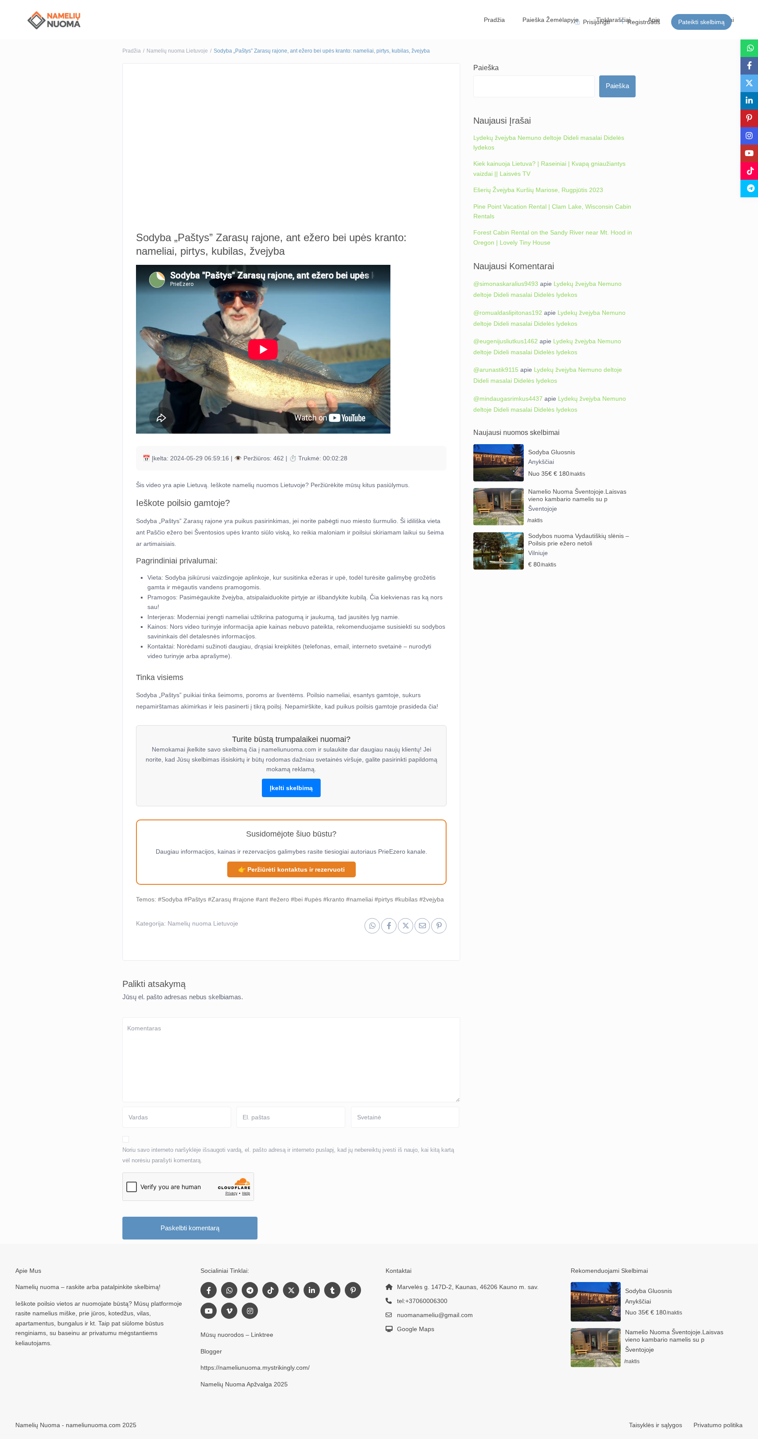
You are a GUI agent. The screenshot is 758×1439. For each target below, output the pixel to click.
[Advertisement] (291, 140)
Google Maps (415, 1328)
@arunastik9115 (496, 369)
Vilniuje (537, 552)
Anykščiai (541, 461)
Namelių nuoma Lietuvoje (177, 51)
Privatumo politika (718, 1424)
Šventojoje (542, 508)
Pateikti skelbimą (702, 21)
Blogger (211, 1351)
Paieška (485, 68)
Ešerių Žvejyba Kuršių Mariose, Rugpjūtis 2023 (535, 189)
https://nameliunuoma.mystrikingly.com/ (256, 1367)
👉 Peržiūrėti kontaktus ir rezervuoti (291, 869)
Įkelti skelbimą (291, 787)
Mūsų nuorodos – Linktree (236, 1334)
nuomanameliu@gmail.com (434, 1314)
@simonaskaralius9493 (505, 283)
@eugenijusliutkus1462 (505, 341)
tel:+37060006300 (422, 1300)
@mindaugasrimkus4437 (507, 398)
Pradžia (497, 19)
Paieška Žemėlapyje (552, 19)
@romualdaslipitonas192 (507, 312)
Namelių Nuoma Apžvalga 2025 (243, 1384)
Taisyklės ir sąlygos (656, 1424)
